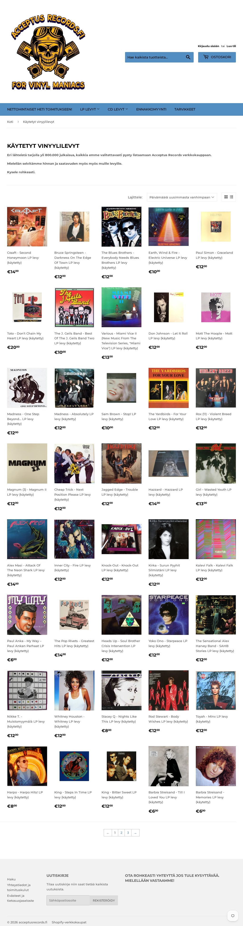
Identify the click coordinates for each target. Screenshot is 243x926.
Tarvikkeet (184, 109)
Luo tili (231, 46)
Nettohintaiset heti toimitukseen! (39, 109)
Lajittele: (135, 197)
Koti (10, 122)
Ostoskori (220, 57)
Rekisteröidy (104, 900)
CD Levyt (116, 109)
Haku (11, 879)
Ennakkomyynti (151, 109)
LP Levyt (88, 109)
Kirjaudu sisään (208, 46)
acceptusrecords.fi (33, 922)
